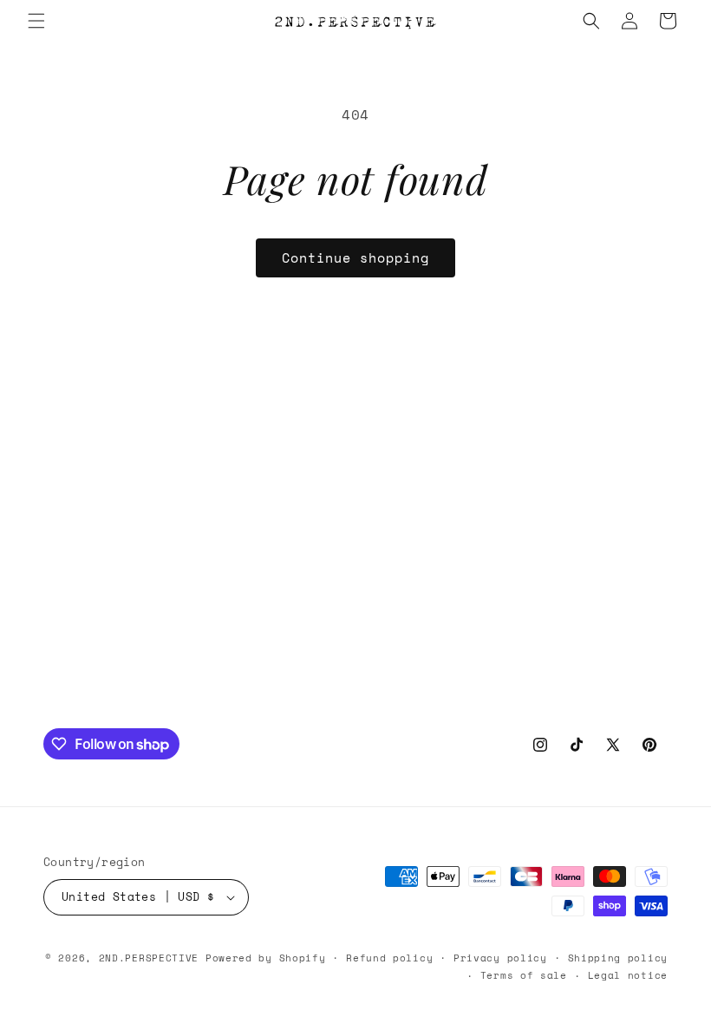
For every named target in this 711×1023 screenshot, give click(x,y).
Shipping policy (618, 958)
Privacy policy (500, 958)
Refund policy (389, 958)
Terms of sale (523, 975)
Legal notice (628, 975)
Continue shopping (355, 257)
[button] (36, 21)
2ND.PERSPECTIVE (149, 958)
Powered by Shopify (265, 958)
